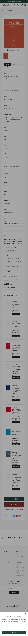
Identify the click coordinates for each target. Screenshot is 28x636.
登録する (14, 593)
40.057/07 (8, 247)
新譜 (17, 554)
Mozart (6, 279)
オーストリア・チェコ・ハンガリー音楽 (13, 258)
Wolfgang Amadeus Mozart (11, 255)
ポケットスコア (18, 261)
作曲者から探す (19, 556)
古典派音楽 (8, 271)
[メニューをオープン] (25, 5)
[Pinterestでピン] (16, 516)
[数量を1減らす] (6, 290)
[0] (21, 5)
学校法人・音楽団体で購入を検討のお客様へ (20, 570)
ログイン (6, 565)
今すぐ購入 (14, 504)
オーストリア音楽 (9, 261)
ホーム (3, 10)
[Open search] (14, 5)
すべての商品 (8, 10)
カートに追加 (14, 499)
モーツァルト (8, 264)
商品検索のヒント (20, 575)
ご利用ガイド (19, 565)
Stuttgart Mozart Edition (11, 250)
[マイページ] (18, 5)
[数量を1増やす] (14, 290)
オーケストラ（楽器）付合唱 (15, 279)
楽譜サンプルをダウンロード (14, 509)
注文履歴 (6, 567)
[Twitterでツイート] (19, 516)
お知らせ (6, 554)
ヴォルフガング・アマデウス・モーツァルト (13, 267)
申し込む (14, 632)
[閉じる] (25, 614)
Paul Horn (15, 247)
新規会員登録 (7, 570)
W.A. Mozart (8, 253)
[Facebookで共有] (14, 516)
